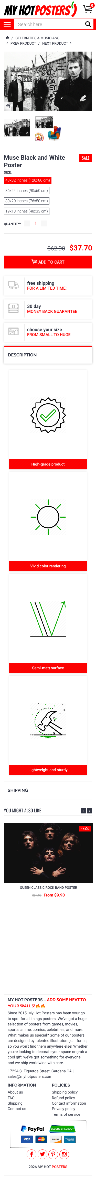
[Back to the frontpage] (7, 38)
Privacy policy (63, 1108)
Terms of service (66, 1114)
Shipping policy (65, 1092)
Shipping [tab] (18, 790)
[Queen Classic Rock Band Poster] (48, 853)
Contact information (69, 1103)
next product (56, 44)
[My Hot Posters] (40, 9)
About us (15, 1092)
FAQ (11, 1098)
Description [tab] (22, 354)
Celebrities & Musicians (37, 38)
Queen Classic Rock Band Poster (48, 888)
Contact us (17, 1108)
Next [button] (89, 810)
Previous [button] (83, 810)
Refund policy (63, 1098)
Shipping (15, 1103)
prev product (24, 44)
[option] (17, 127)
